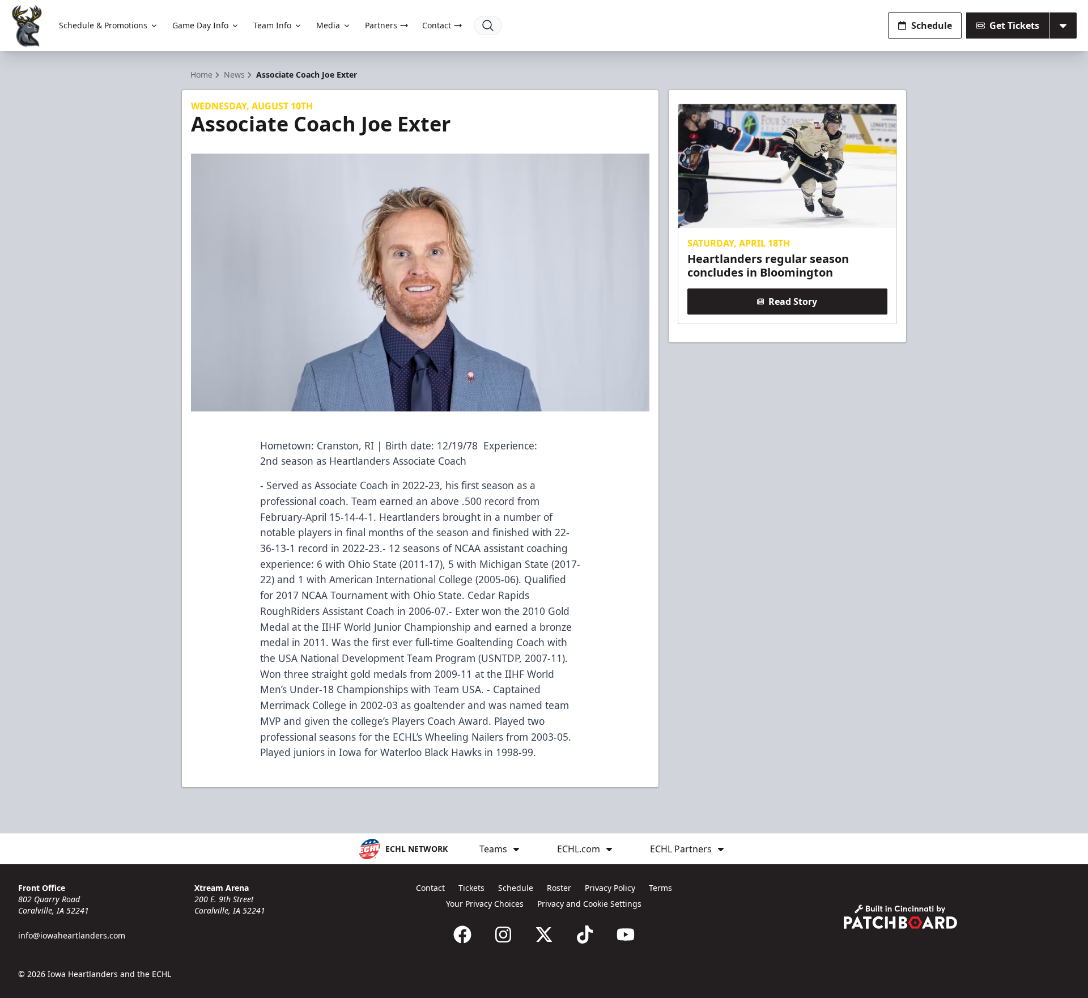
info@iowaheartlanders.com (71, 935)
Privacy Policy (610, 887)
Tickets (471, 887)
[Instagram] (503, 934)
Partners (381, 25)
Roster (559, 887)
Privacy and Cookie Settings (589, 903)
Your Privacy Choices (485, 903)
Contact (436, 25)
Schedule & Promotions (103, 25)
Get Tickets (1014, 25)
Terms (660, 887)
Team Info (272, 25)
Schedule (931, 25)
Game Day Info (200, 25)
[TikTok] (585, 934)
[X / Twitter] (544, 934)
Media (328, 25)
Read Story (792, 301)
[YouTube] (625, 934)
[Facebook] (462, 934)
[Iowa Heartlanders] (27, 26)
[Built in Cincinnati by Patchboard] (900, 916)
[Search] (488, 25)
